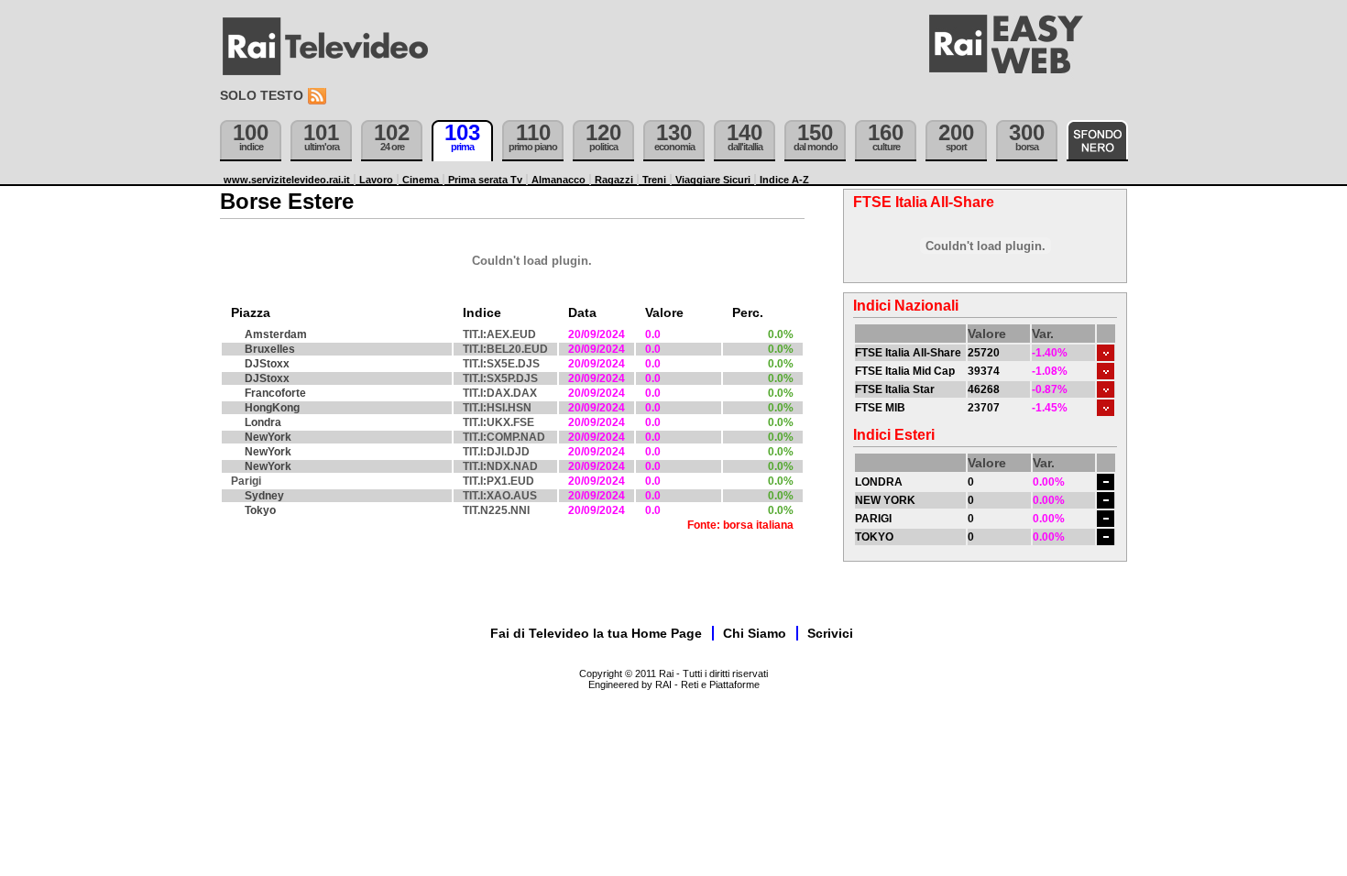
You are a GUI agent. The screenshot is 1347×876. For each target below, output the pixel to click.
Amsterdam (276, 334)
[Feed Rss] (319, 96)
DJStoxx (267, 363)
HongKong (272, 407)
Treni (654, 179)
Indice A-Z (784, 179)
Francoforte (275, 393)
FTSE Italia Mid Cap (905, 371)
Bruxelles (270, 349)
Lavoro (376, 179)
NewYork (268, 437)
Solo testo (261, 95)
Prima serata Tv (485, 179)
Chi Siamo (754, 633)
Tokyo (260, 510)
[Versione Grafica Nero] (1097, 140)
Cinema (420, 179)
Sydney (264, 495)
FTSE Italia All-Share (908, 352)
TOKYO (874, 537)
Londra (263, 422)
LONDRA (879, 482)
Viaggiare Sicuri (712, 179)
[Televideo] (334, 46)
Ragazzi (614, 179)
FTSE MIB (880, 407)
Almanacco (558, 179)
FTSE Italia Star (895, 389)
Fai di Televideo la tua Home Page (596, 633)
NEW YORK (885, 500)
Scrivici (830, 633)
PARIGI (873, 518)
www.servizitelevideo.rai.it (287, 179)
